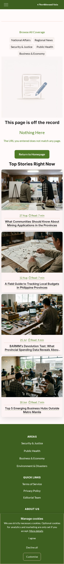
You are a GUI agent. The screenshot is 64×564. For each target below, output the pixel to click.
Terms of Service (32, 484)
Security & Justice (21, 46)
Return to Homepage (32, 154)
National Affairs (21, 40)
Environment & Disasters (32, 466)
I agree (32, 538)
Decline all (32, 547)
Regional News (44, 40)
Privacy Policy (32, 490)
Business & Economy (32, 53)
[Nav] (6, 5)
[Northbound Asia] (49, 5)
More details (36, 530)
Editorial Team (32, 497)
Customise (32, 556)
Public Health (45, 46)
